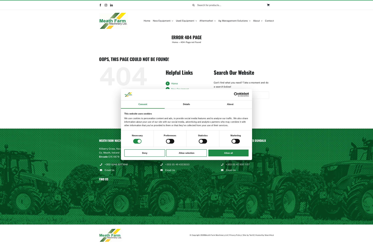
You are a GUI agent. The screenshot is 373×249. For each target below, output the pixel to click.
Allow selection (186, 153)
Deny (144, 153)
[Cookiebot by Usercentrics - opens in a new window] (236, 94)
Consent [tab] (142, 104)
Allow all (228, 153)
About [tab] (230, 104)
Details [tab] (186, 104)
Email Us (109, 170)
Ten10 (251, 235)
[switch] (170, 141)
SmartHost (269, 235)
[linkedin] (111, 5)
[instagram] (106, 5)
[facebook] (100, 5)
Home (174, 83)
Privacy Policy (235, 235)
